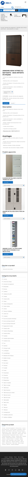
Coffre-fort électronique (6, 433)
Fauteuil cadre (6, 328)
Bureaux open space (21, 430)
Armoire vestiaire (13, 429)
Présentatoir (6, 372)
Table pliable (6, 400)
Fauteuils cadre (19, 436)
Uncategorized (6, 412)
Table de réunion (7, 395)
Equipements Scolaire (8, 326)
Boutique (11, 457)
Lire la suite (6, 182)
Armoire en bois (16, 98)
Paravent (5, 365)
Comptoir (5, 316)
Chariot (5, 308)
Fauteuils (5, 335)
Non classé (5, 363)
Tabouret (5, 407)
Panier (15, 457)
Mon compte (20, 457)
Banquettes (5, 286)
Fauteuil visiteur (6, 333)
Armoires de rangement (10, 27)
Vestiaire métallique (7, 417)
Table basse (6, 387)
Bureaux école (5, 432)
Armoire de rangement (10, 428)
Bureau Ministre (9, 430)
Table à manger (6, 385)
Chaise (4, 301)
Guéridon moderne (10, 438)
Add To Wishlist (7, 185)
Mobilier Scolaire (6, 358)
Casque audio (6, 298)
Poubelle (5, 368)
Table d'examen (6, 390)
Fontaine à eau (6, 340)
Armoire (10, 96)
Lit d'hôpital (5, 350)
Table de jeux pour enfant (8, 392)
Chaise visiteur (14, 432)
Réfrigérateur (6, 380)
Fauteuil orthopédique (8, 331)
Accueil (2, 27)
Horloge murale (6, 348)
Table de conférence (16, 441)
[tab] (6, 103)
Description (6, 103)
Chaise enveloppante (8, 303)
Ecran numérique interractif (9, 323)
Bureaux (5, 289)
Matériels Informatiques (8, 355)
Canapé (5, 296)
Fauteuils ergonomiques (8, 338)
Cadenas (5, 291)
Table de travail (6, 397)
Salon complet (17, 440)
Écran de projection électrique (9, 318)
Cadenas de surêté (7, 294)
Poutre (4, 370)
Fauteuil (21, 434)
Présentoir (5, 375)
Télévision (5, 409)
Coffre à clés (14, 433)
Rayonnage (5, 377)
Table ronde (6, 402)
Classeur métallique (7, 311)
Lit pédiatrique (6, 353)
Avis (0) (12, 103)
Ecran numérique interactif (9, 321)
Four (4, 343)
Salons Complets (7, 382)
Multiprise (5, 360)
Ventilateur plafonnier (8, 414)
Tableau (5, 405)
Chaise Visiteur (6, 306)
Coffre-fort (5, 313)
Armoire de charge (7, 281)
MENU (2, 7)
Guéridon (5, 345)
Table (22, 440)
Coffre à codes (20, 433)
